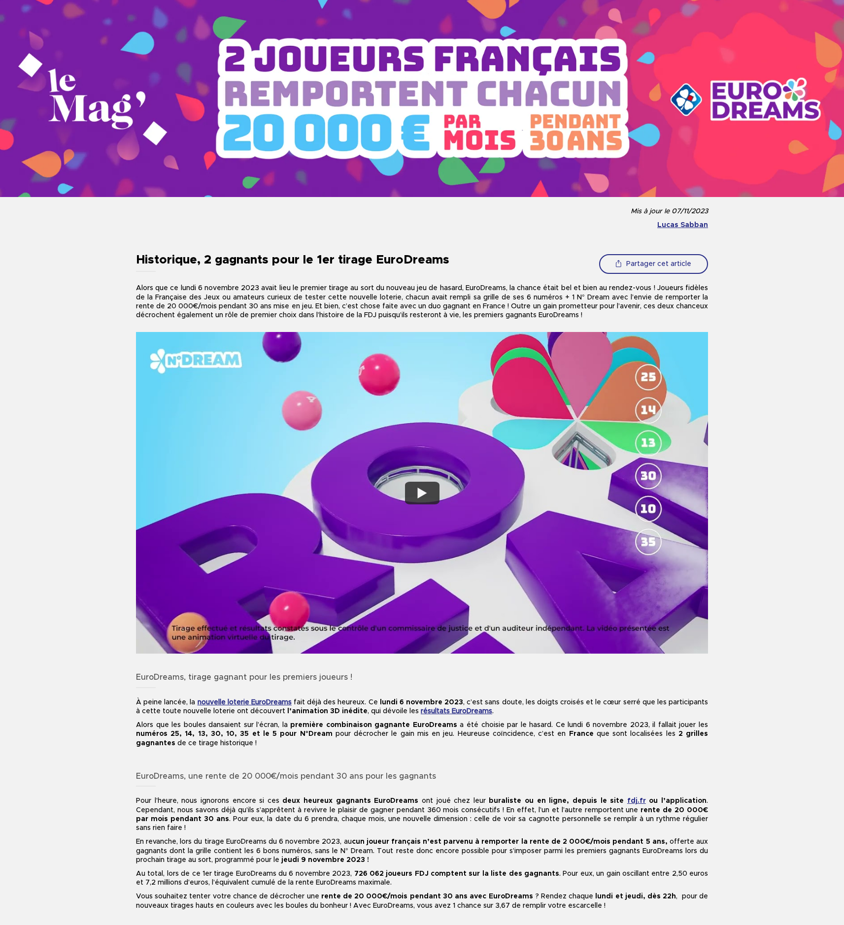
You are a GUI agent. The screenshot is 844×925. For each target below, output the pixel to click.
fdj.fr (636, 800)
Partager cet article (658, 264)
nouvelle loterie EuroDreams (245, 702)
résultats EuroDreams (456, 711)
